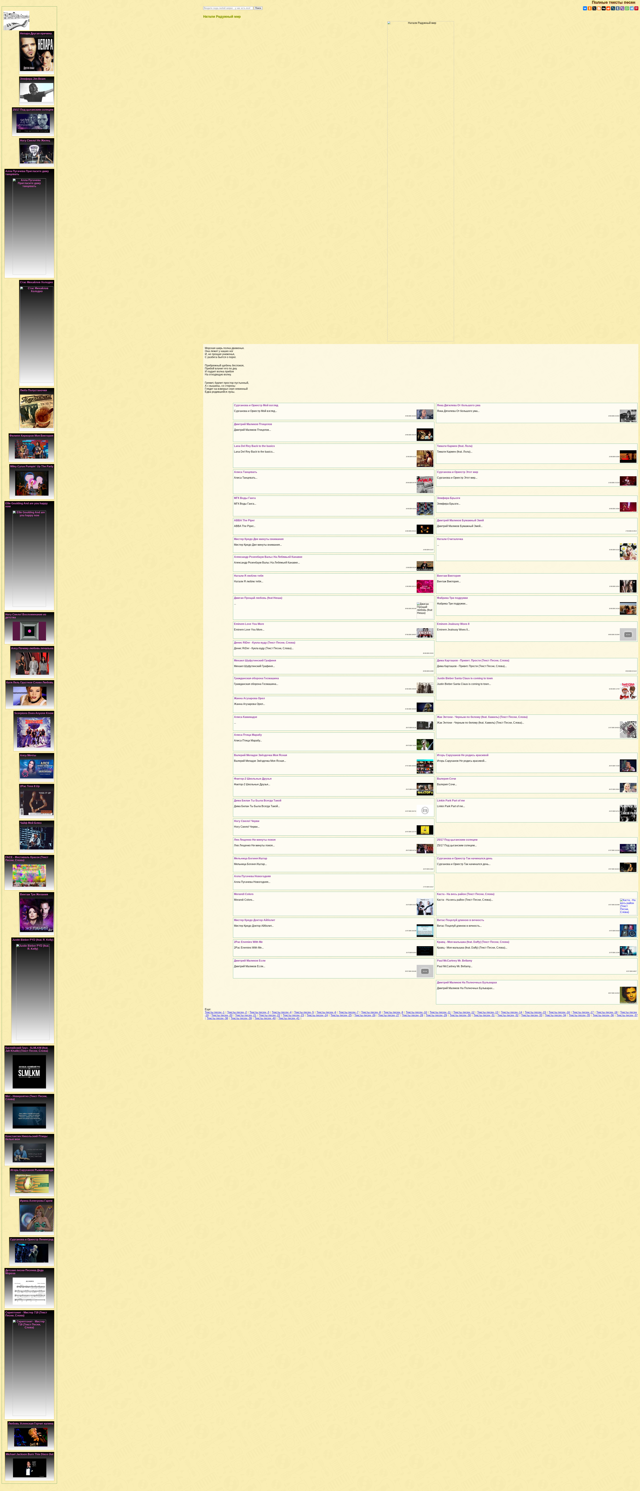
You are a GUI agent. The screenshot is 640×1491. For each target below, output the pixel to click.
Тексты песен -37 (627, 1015)
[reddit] (608, 8)
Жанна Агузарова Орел (249, 698)
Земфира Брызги (448, 498)
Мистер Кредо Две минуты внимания (259, 539)
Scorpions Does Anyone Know (33, 713)
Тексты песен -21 (245, 1015)
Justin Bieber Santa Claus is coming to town (465, 678)
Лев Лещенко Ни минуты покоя (255, 839)
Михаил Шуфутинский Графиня (255, 660)
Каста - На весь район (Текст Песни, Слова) (465, 894)
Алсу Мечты (28, 755)
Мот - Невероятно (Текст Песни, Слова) (26, 1098)
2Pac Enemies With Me (248, 942)
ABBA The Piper (244, 520)
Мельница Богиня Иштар (250, 858)
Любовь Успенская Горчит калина (30, 1423)
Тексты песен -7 (348, 1012)
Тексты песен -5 (304, 1012)
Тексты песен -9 (393, 1012)
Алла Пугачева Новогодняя (252, 876)
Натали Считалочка (450, 539)
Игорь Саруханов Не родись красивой (462, 755)
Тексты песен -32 (507, 1015)
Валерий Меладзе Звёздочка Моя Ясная (260, 755)
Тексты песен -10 (416, 1012)
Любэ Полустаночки (33, 390)
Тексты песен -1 (214, 1012)
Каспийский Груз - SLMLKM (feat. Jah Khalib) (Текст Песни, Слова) (26, 1049)
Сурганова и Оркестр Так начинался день (464, 858)
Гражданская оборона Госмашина (256, 678)
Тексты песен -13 (487, 1012)
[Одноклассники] (590, 8)
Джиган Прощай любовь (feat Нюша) (258, 598)
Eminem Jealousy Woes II (453, 624)
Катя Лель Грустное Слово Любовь (29, 682)
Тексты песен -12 (463, 1012)
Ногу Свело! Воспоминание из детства (25, 616)
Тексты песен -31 (484, 1015)
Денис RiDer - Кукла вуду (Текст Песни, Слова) (264, 642)
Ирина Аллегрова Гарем (36, 1200)
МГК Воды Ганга (245, 498)
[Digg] (604, 8)
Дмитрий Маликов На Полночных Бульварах (467, 982)
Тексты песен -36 (603, 1015)
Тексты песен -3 (259, 1012)
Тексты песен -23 (293, 1015)
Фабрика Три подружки (452, 598)
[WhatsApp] (627, 8)
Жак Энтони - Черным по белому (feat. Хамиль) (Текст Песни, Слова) (482, 717)
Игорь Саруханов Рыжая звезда (31, 1170)
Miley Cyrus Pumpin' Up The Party (31, 466)
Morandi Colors (244, 894)
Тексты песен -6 (326, 1012)
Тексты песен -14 (511, 1012)
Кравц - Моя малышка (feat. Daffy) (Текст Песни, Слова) (473, 942)
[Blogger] (599, 8)
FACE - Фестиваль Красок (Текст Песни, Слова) (26, 859)
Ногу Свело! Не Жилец (35, 140)
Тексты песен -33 (531, 1015)
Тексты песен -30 (460, 1015)
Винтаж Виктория (448, 575)
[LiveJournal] (613, 8)
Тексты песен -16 (559, 1012)
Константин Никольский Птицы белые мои (26, 1138)
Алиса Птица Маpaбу (248, 734)
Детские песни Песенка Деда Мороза (24, 1272)
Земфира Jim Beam (33, 78)
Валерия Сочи (446, 778)
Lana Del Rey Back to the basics (254, 446)
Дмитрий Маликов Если (250, 960)
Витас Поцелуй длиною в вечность (460, 920)
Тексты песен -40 (265, 1018)
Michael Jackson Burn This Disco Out (29, 1454)
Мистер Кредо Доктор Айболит (254, 920)
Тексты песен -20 (221, 1015)
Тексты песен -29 (436, 1015)
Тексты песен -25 (341, 1015)
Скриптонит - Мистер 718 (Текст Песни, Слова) (26, 1314)
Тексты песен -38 (217, 1018)
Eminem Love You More (249, 624)
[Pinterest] (636, 8)
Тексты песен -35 (579, 1015)
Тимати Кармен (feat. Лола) (454, 446)
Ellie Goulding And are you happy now (26, 505)
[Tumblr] (618, 8)
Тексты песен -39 (241, 1018)
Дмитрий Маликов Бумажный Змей (460, 520)
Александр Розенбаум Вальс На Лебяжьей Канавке (268, 556)
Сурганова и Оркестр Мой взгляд (256, 405)
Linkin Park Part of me (451, 800)
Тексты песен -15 (535, 1012)
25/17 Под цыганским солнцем (457, 839)
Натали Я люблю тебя (248, 575)
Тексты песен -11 (440, 1012)
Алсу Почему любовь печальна (32, 648)
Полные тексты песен (616, 2)
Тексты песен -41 (289, 1018)
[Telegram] (632, 8)
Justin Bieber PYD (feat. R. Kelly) (32, 939)
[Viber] (622, 8)
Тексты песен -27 (388, 1015)
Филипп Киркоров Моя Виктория (31, 435)
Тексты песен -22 (269, 1015)
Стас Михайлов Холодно (36, 282)
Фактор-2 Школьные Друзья (253, 778)
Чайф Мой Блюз (31, 822)
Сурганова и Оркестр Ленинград (31, 1239)
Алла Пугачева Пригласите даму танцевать (27, 173)
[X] (594, 8)
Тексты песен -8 (371, 1012)
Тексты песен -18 (607, 1012)
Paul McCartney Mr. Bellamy (454, 960)
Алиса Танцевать (245, 472)
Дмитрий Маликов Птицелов (253, 424)
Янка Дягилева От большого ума (458, 405)
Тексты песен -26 (365, 1015)
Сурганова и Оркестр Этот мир (457, 472)
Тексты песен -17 (583, 1012)
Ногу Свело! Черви (246, 821)
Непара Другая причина (36, 33)
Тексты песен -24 (317, 1015)
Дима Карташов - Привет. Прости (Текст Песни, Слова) (473, 660)
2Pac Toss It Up (30, 786)
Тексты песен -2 (237, 1012)
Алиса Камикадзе (245, 717)
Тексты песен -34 (555, 1015)
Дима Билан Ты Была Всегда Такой (257, 800)
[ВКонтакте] (585, 8)
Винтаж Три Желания (34, 894)
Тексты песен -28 (412, 1015)
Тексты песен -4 (282, 1012)
